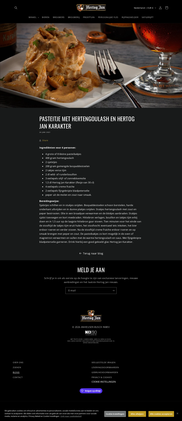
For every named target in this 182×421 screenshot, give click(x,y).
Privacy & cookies (102, 377)
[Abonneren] (113, 290)
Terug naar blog (93, 253)
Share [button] (45, 140)
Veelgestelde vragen (103, 362)
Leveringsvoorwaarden (105, 367)
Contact (18, 377)
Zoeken (17, 367)
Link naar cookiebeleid (70, 416)
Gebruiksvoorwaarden (105, 372)
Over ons (18, 362)
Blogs (16, 372)
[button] (16, 8)
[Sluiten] (177, 413)
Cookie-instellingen (104, 382)
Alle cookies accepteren (161, 414)
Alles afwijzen (137, 414)
